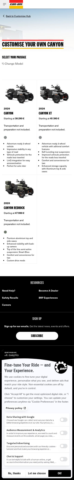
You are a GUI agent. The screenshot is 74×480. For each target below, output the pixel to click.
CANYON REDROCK (14, 208)
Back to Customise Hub (18, 15)
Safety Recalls (10, 297)
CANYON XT (45, 113)
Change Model (13, 63)
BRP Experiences (48, 297)
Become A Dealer (48, 290)
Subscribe (37, 336)
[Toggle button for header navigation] (4, 4)
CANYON (8, 113)
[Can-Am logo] (16, 4)
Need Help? (8, 290)
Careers (6, 305)
